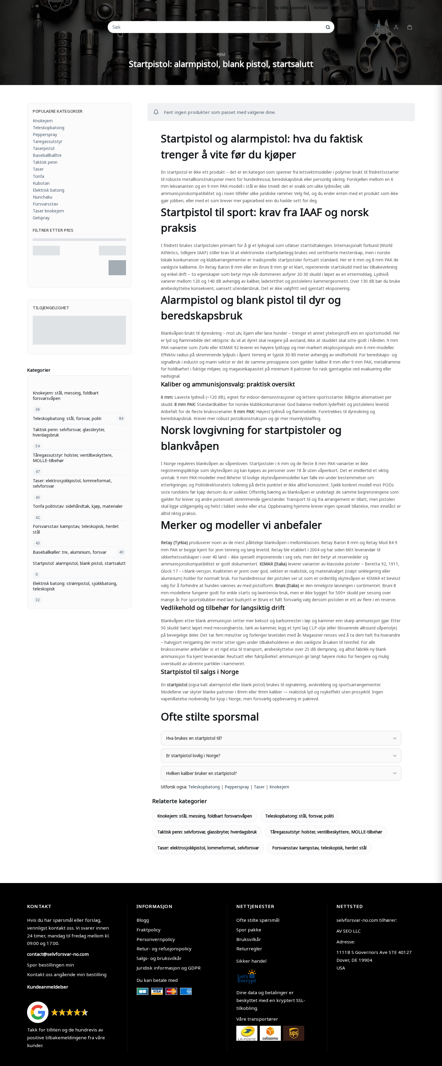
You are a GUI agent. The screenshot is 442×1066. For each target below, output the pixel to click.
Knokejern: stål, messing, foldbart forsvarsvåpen (204, 816)
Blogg (143, 920)
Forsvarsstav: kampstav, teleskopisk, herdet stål (319, 848)
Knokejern (279, 787)
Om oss (256, 7)
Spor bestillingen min (50, 965)
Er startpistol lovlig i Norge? (193, 755)
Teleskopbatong (204, 787)
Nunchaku (42, 197)
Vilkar (410, 7)
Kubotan (41, 183)
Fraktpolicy (149, 930)
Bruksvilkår (248, 939)
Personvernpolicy (156, 939)
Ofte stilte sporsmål (288, 7)
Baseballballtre (47, 155)
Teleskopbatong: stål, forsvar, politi (299, 816)
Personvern (386, 7)
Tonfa (38, 176)
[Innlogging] (396, 27)
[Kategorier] (378, 27)
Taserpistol (43, 148)
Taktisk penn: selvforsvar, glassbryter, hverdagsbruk (207, 832)
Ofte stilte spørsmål (257, 920)
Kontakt (321, 7)
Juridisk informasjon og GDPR (169, 968)
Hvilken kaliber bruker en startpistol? (201, 773)
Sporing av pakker (351, 7)
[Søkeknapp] (328, 27)
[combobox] (217, 27)
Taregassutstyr (47, 141)
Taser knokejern (48, 211)
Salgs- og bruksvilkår (159, 958)
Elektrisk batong (48, 190)
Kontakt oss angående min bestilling (66, 974)
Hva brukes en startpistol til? (194, 738)
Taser (259, 787)
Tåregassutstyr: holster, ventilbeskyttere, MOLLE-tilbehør (326, 832)
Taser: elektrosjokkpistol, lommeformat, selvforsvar (208, 848)
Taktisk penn (45, 162)
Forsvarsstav (45, 204)
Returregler (249, 949)
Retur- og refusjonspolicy (164, 949)
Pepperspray (237, 787)
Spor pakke (248, 930)
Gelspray (41, 218)
